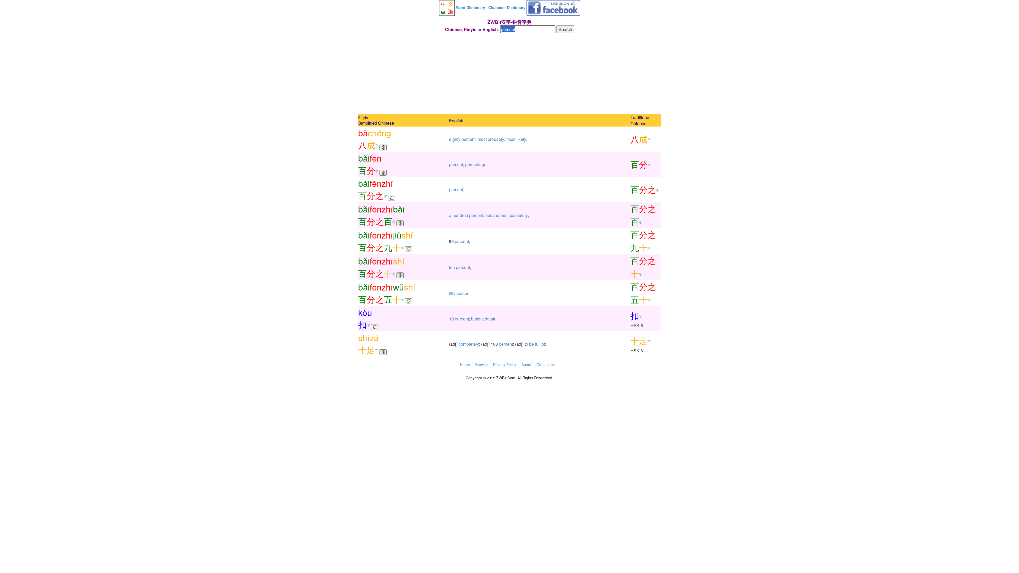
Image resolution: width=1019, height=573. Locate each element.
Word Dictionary (470, 7)
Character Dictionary (506, 7)
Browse (481, 364)
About (526, 364)
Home (465, 364)
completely (469, 344)
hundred (460, 215)
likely (521, 139)
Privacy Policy (504, 364)
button (477, 319)
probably (496, 139)
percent (468, 139)
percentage (475, 164)
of (543, 344)
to (526, 344)
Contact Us (546, 364)
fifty (452, 293)
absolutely (518, 215)
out (488, 215)
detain (490, 319)
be (531, 344)
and (495, 215)
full (538, 344)
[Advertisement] (509, 74)
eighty (454, 139)
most (482, 139)
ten (452, 267)
